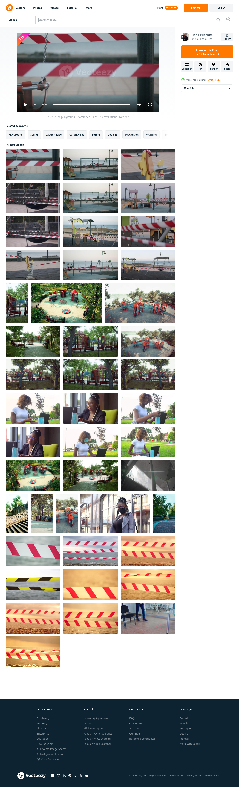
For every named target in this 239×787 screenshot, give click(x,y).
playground (15, 134)
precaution (132, 134)
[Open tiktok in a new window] (75, 775)
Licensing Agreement (96, 718)
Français (185, 738)
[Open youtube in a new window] (86, 775)
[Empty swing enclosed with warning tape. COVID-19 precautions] (33, 198)
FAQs (132, 718)
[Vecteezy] (9, 7)
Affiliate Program (93, 728)
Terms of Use (176, 775)
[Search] (218, 20)
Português (186, 728)
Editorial (72, 8)
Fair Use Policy (211, 775)
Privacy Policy (193, 775)
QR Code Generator (48, 759)
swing (34, 134)
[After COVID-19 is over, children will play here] (33, 265)
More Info (189, 88)
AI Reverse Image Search (52, 749)
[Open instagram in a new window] (58, 775)
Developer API (45, 743)
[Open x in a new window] (81, 775)
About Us (134, 728)
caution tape (54, 134)
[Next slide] (169, 134)
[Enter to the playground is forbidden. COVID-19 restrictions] (33, 164)
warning (151, 134)
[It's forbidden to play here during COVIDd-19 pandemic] (90, 231)
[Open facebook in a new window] (52, 775)
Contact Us (135, 723)
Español (184, 723)
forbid (96, 134)
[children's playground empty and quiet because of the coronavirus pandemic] (90, 374)
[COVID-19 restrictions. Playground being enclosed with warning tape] (90, 164)
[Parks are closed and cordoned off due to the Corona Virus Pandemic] (17, 513)
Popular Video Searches (97, 743)
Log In (221, 7)
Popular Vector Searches (97, 733)
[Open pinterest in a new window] (69, 775)
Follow (227, 38)
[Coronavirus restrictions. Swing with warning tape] (33, 231)
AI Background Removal (51, 754)
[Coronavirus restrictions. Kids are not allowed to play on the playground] (148, 198)
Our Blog (134, 733)
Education (43, 738)
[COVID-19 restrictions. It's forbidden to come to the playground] (148, 164)
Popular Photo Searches (97, 738)
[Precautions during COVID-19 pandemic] (148, 231)
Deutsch (184, 733)
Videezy (41, 728)
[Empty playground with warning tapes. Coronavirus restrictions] (90, 265)
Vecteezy (42, 723)
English (184, 718)
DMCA (87, 723)
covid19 (112, 134)
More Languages (190, 743)
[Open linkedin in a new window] (64, 775)
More (89, 8)
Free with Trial (207, 51)
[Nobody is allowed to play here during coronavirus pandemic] (148, 265)
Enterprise (43, 733)
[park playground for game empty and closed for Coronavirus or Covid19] (17, 303)
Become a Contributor (142, 738)
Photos (37, 8)
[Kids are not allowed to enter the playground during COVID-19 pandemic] (90, 198)
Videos (54, 8)
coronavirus (76, 134)
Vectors (20, 8)
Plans (160, 7)
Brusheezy (43, 718)
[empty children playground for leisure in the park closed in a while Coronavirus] (67, 513)
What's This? (214, 79)
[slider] (91, 104)
